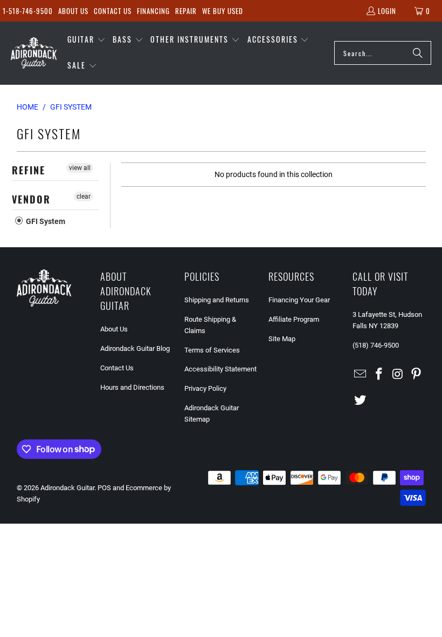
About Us (73, 10)
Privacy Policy (205, 388)
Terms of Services (212, 350)
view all (80, 168)
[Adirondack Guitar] (34, 53)
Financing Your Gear (299, 300)
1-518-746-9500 (28, 10)
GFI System (44, 221)
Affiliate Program (293, 319)
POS (104, 488)
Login (387, 10)
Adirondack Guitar (67, 488)
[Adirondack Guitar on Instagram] (398, 375)
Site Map (281, 339)
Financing (153, 10)
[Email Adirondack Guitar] (361, 375)
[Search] (417, 53)
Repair (186, 10)
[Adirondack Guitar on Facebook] (379, 375)
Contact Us (113, 10)
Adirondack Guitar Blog (135, 348)
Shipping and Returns (216, 300)
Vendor (31, 199)
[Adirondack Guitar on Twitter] (361, 401)
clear (84, 196)
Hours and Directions (132, 387)
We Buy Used (222, 10)
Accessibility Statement (220, 369)
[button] (86, 40)
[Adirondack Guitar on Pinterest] (417, 375)
